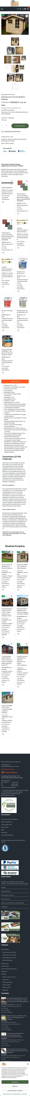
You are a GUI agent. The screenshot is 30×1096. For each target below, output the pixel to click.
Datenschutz (4, 827)
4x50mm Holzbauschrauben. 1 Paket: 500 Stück (7, 268)
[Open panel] (2, 9)
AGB (2, 830)
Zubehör (3, 974)
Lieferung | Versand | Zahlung (9, 819)
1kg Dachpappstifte (7, 187)
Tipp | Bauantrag (5, 891)
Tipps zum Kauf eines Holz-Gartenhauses (12, 903)
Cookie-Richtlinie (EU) (7, 835)
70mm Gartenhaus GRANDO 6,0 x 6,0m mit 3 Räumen (7, 566)
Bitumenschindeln (7, 982)
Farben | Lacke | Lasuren (9, 977)
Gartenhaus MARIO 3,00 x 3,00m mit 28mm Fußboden (22, 566)
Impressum (24, 1094)
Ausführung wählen (18, 213)
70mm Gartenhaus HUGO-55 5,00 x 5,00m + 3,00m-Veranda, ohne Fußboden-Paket (7, 612)
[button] (27, 1064)
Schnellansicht (11, 181)
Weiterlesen (3, 684)
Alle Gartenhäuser (13, 139)
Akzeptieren (15, 1082)
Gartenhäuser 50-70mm (9, 957)
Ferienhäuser (5, 963)
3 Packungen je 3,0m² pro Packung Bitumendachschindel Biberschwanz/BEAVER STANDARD (23, 197)
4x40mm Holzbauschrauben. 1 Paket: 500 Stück (22, 230)
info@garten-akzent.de (7, 769)
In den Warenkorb (20, 126)
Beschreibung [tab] (15, 381)
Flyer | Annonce (5, 899)
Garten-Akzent (9, 143)
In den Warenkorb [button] (3, 202)
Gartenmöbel (5, 966)
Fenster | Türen (6, 987)
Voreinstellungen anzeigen (15, 1090)
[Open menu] (20, 9)
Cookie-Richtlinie (7, 1094)
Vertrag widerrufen (6, 824)
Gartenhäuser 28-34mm (8, 94)
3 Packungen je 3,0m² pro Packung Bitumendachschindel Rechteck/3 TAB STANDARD (8, 236)
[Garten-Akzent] (15, 3)
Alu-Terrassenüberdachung (8, 969)
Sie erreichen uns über (7, 895)
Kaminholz (5, 990)
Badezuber (4, 971)
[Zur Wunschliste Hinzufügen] (11, 184)
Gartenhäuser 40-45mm (9, 955)
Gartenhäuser (22, 139)
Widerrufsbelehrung (6, 822)
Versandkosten (11, 110)
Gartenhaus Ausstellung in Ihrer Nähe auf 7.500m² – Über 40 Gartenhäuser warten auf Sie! (14, 882)
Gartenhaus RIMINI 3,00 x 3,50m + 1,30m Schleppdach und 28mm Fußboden (7, 709)
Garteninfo (4, 907)
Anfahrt (3, 887)
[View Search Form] (18, 9)
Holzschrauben (6, 985)
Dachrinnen (5, 979)
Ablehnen (15, 1086)
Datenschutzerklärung (16, 1094)
